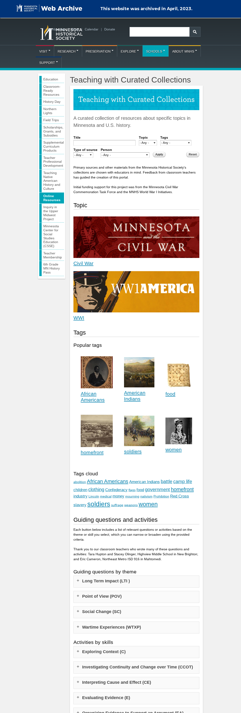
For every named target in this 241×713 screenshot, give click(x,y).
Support (47, 63)
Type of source (85, 150)
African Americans (107, 481)
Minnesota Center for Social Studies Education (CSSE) (51, 236)
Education (50, 79)
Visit (43, 51)
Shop (75, 29)
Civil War (83, 263)
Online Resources (51, 198)
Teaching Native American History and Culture (51, 181)
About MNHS (183, 51)
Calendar (91, 29)
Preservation (98, 51)
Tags (164, 137)
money (118, 496)
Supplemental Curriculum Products (53, 146)
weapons (131, 505)
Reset (193, 154)
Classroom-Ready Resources (51, 90)
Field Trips (51, 120)
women (173, 449)
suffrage (117, 505)
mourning (132, 496)
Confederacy (116, 490)
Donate (109, 29)
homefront (92, 452)
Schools (154, 51)
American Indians (144, 482)
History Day (51, 102)
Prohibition (161, 496)
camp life (182, 481)
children (80, 490)
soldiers (133, 451)
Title (76, 137)
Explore (128, 51)
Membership (56, 29)
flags (132, 490)
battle (166, 481)
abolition (79, 482)
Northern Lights (49, 111)
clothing (96, 489)
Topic (143, 137)
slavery (79, 505)
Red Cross (179, 496)
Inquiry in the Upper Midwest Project (50, 213)
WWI (78, 317)
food (170, 394)
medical (106, 496)
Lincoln (93, 496)
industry (80, 496)
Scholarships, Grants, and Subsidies (53, 131)
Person (106, 150)
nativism (146, 496)
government (157, 489)
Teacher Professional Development (53, 162)
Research (67, 51)
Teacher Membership (52, 255)
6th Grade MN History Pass (51, 268)
